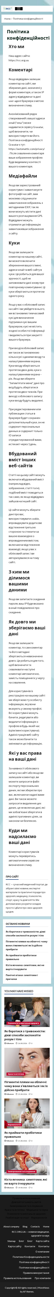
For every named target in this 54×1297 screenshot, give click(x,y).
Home (46, 1226)
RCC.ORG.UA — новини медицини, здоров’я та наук (30, 1233)
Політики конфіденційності (34, 1267)
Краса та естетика (16, 1074)
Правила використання (36, 1272)
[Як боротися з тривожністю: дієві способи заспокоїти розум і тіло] (27, 1012)
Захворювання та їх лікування (21, 1171)
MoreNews (43, 1287)
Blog (25, 1226)
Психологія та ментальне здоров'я (23, 1023)
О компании (42, 1251)
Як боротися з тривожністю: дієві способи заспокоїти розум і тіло (25, 1035)
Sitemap (11, 1241)
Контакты (43, 1246)
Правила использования (26, 1198)
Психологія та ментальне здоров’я (26, 1213)
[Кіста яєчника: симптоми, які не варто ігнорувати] (27, 1160)
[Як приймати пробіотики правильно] (27, 1113)
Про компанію (43, 1278)
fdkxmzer (10, 1043)
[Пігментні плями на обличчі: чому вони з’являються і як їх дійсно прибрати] (27, 1063)
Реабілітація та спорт (17, 1217)
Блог (21, 1241)
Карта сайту (14, 1246)
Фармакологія (14, 1125)
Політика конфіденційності (34, 1262)
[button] (19, 8)
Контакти (30, 1246)
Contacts (35, 1226)
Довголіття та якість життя (26, 1202)
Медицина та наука (37, 1209)
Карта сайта (42, 1241)
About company (11, 1226)
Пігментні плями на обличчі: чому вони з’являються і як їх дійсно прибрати (26, 945)
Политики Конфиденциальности (31, 1256)
